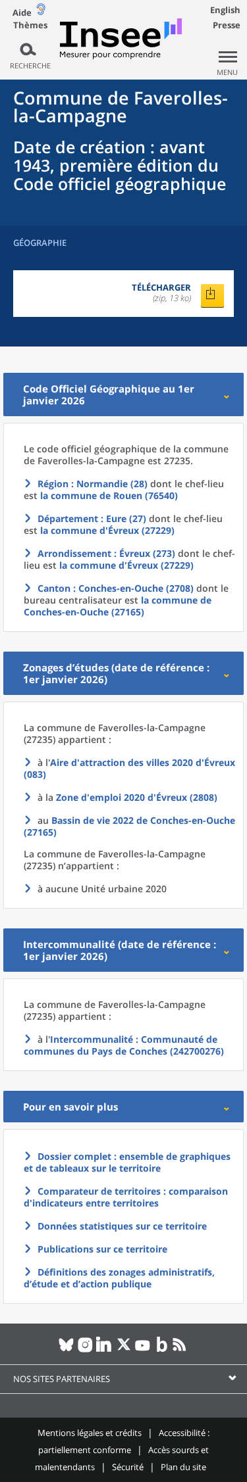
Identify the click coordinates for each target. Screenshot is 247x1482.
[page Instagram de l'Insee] (85, 1350)
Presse (226, 25)
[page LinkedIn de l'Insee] (104, 1350)
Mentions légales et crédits (90, 1433)
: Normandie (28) (93, 483)
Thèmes (30, 25)
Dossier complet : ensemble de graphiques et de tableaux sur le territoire (127, 1162)
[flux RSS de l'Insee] (181, 1350)
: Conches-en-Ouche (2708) (116, 588)
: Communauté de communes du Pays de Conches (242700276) (124, 1045)
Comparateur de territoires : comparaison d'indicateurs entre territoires (126, 1197)
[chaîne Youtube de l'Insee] (142, 1350)
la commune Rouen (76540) (109, 495)
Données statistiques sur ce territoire (122, 1226)
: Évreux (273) (106, 553)
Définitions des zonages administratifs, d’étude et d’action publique (119, 1278)
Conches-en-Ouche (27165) (129, 826)
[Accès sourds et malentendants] (40, 12)
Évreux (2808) (136, 797)
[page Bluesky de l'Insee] (66, 1350)
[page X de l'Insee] (123, 1350)
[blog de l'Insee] (161, 1350)
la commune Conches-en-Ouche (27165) (117, 606)
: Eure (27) (92, 518)
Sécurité (128, 1467)
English (225, 10)
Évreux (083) (129, 768)
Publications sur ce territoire (102, 1249)
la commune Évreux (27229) (107, 530)
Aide (22, 12)
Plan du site (183, 1467)
